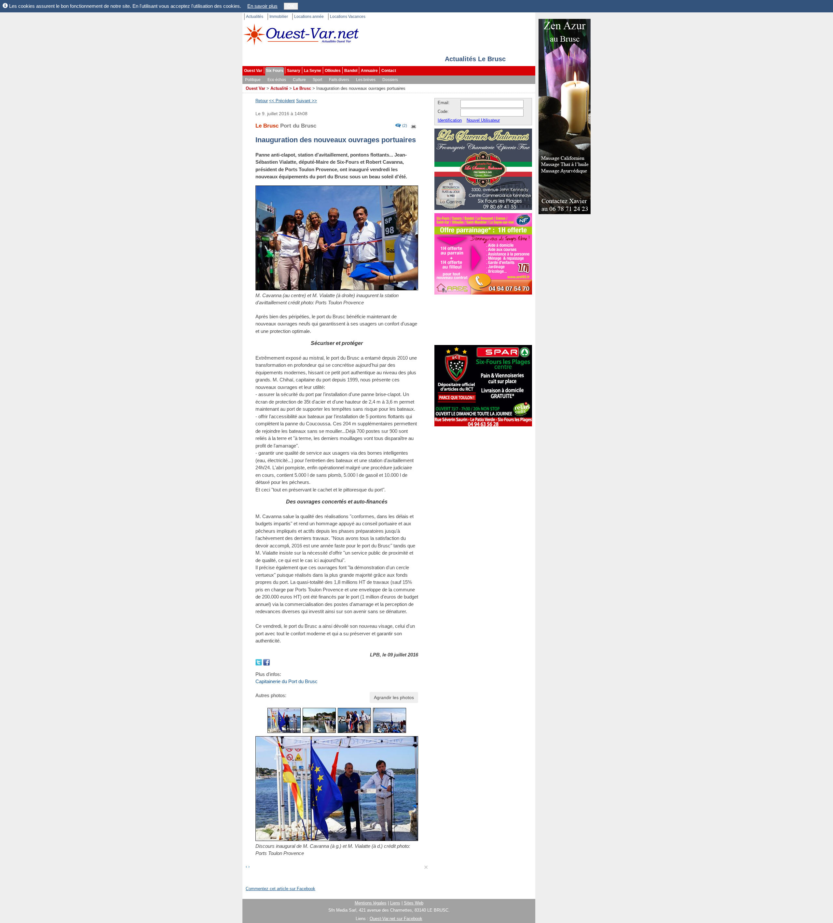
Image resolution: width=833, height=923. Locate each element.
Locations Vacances (347, 16)
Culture (299, 79)
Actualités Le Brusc (475, 59)
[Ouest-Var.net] (301, 34)
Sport (317, 79)
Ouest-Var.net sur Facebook (396, 918)
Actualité (279, 88)
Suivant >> (306, 100)
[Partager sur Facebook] (266, 662)
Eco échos (276, 79)
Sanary (293, 70)
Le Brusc (302, 88)
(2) (404, 126)
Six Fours (274, 70)
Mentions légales (371, 903)
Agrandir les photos (394, 697)
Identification (450, 120)
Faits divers (339, 79)
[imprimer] (414, 126)
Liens (395, 903)
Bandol (350, 70)
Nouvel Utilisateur (483, 120)
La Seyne (312, 70)
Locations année (309, 16)
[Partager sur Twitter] (259, 662)
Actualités (254, 16)
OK (290, 6)
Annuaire (369, 70)
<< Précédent (282, 100)
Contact (388, 70)
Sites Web (413, 903)
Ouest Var (253, 70)
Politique (253, 79)
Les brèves (366, 79)
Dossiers (390, 79)
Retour (261, 100)
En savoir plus (262, 6)
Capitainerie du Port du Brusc (286, 681)
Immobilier (278, 16)
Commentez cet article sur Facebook (280, 888)
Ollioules (333, 70)
